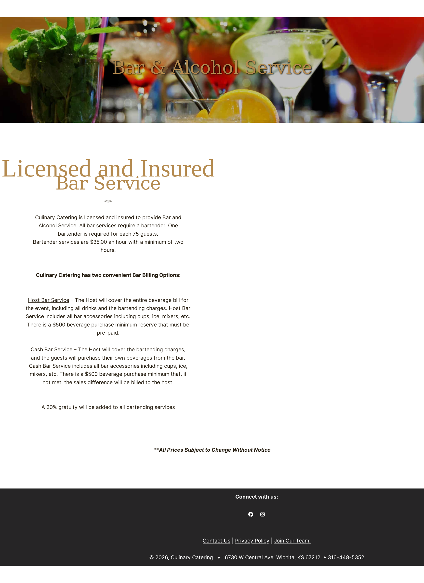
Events (154, 22)
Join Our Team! (292, 541)
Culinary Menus (33, 22)
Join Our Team (351, 22)
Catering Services (100, 22)
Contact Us (397, 22)
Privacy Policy (252, 541)
